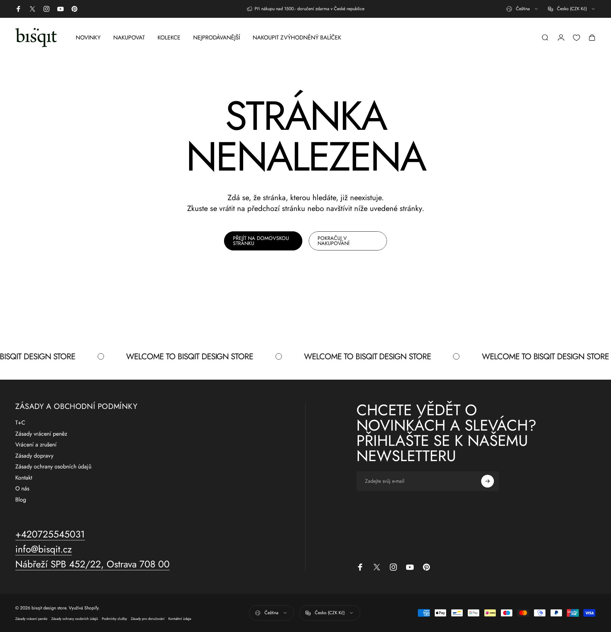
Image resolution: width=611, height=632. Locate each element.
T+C (20, 422)
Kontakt (23, 477)
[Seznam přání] (576, 37)
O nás (22, 488)
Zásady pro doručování (148, 618)
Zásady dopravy (34, 456)
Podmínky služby (114, 618)
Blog (20, 499)
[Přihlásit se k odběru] (487, 481)
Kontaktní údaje (179, 618)
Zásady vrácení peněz (41, 434)
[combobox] (522, 9)
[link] (92, 564)
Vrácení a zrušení (36, 444)
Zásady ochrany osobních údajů (53, 466)
